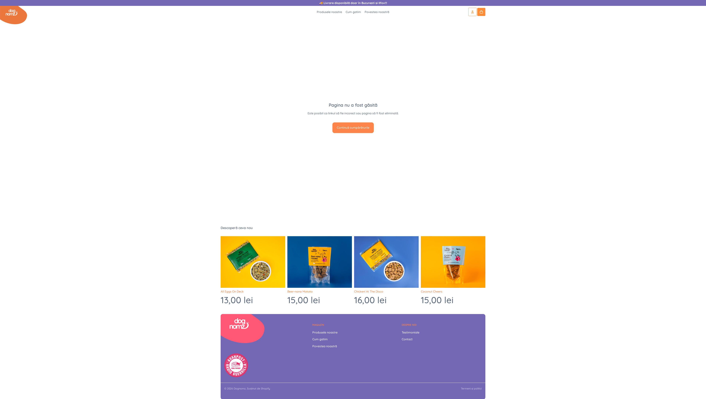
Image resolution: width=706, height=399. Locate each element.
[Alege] (279, 282)
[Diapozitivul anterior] (226, 262)
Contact (407, 339)
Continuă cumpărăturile (353, 127)
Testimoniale (410, 332)
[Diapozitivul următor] (279, 262)
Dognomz (240, 388)
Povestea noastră (324, 346)
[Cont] (472, 12)
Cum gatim (320, 339)
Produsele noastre (325, 332)
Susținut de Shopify (258, 388)
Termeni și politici (471, 388)
